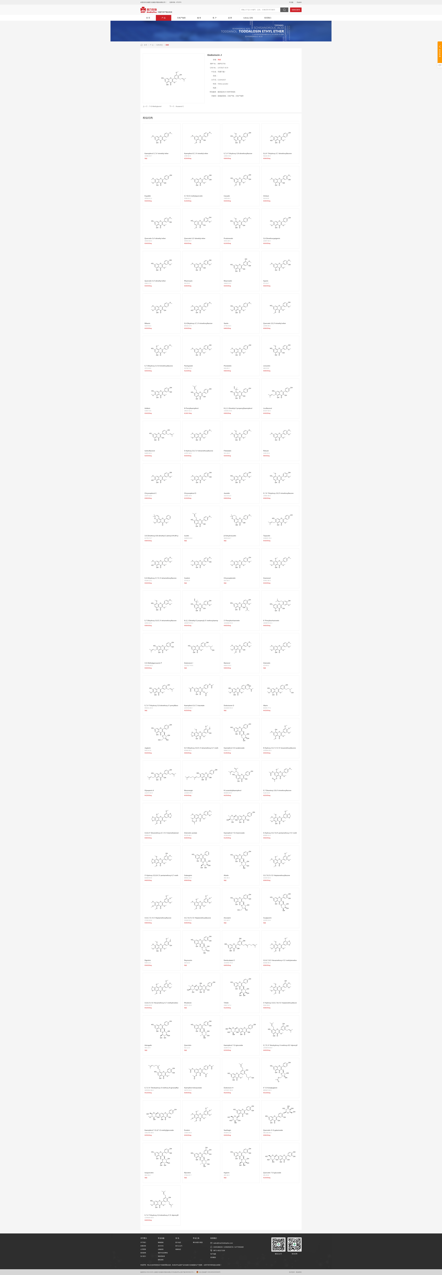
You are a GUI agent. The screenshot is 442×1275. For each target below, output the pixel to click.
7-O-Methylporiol (155, 106)
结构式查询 (296, 10)
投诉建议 (213, 1257)
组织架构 (143, 1253)
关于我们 (143, 1242)
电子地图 (213, 1254)
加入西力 (143, 1256)
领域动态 (178, 1249)
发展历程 (143, 1246)
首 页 (148, 18)
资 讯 (177, 1238)
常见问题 (161, 1238)
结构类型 (159, 45)
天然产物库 (181, 18)
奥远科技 (299, 1272)
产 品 (164, 18)
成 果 (230, 18)
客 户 (215, 18)
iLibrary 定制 (248, 18)
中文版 (291, 2)
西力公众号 (178, 1246)
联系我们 (267, 18)
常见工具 (196, 1238)
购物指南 (160, 1242)
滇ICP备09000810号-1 (187, 1272)
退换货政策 (161, 1256)
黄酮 (167, 45)
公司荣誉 (143, 1249)
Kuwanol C (180, 106)
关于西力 (143, 1238)
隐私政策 (160, 1259)
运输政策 (160, 1249)
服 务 (199, 18)
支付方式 (160, 1246)
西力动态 (178, 1242)
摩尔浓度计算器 (198, 1242)
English (299, 2)
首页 (145, 45)
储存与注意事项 (163, 1253)
